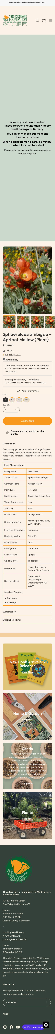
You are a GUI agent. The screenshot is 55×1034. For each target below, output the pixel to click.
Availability (12, 359)
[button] (37, 20)
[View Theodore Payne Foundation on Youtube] (18, 1027)
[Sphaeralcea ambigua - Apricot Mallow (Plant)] (9, 321)
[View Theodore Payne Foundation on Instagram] (5, 1027)
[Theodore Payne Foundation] (15, 20)
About (6, 1013)
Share (10, 350)
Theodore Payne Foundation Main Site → (27, 3)
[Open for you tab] (46, 1025)
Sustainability (9, 612)
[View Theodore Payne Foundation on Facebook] (11, 1027)
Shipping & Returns (12, 620)
